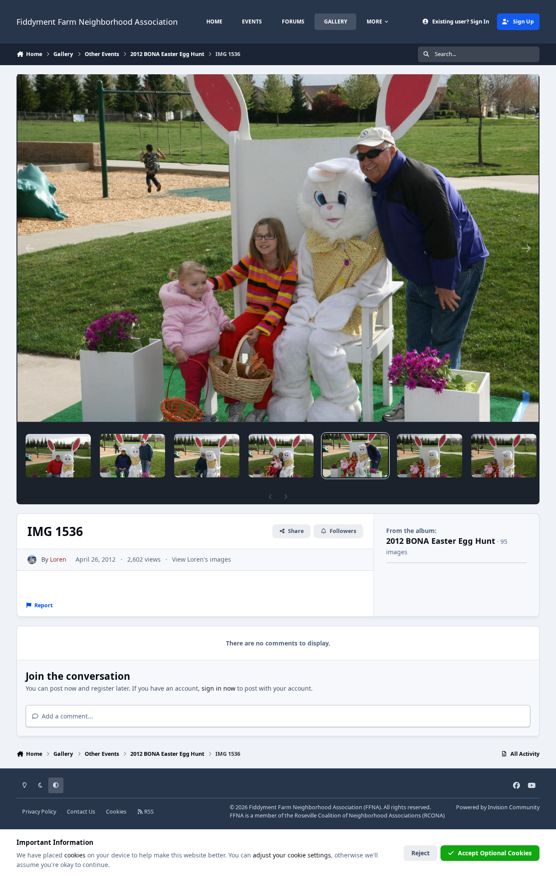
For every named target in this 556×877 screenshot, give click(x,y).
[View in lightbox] (278, 248)
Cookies (116, 811)
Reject (420, 853)
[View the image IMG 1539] (132, 455)
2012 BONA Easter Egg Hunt (440, 541)
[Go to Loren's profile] (31, 559)
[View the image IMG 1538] (206, 455)
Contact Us (81, 811)
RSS (148, 811)
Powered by (497, 807)
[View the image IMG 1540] (58, 455)
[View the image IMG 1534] (503, 455)
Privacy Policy (39, 811)
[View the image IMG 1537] (281, 455)
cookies (75, 855)
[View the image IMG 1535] (429, 455)
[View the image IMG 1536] (355, 455)
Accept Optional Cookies (495, 853)
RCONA (433, 815)
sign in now (218, 688)
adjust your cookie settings (292, 855)
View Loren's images (201, 559)
